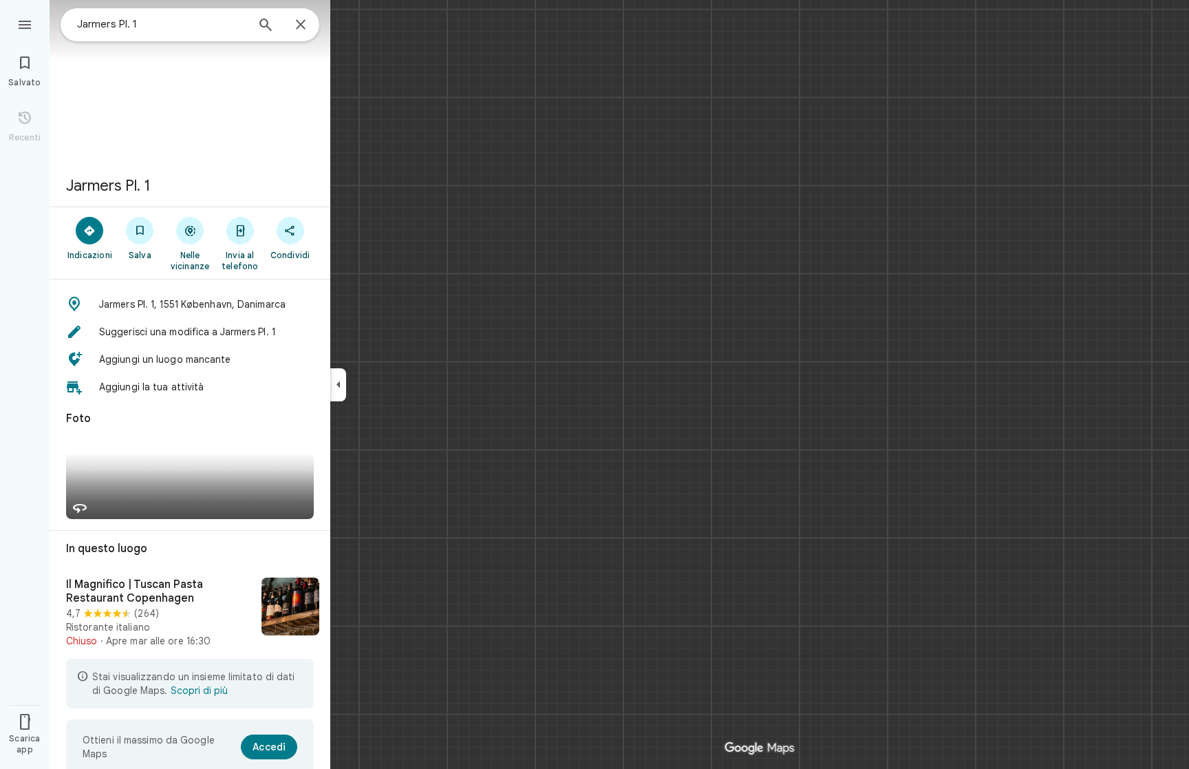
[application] (594, 384)
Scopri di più (199, 690)
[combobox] (161, 24)
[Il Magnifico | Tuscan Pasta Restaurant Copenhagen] (190, 613)
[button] (190, 304)
